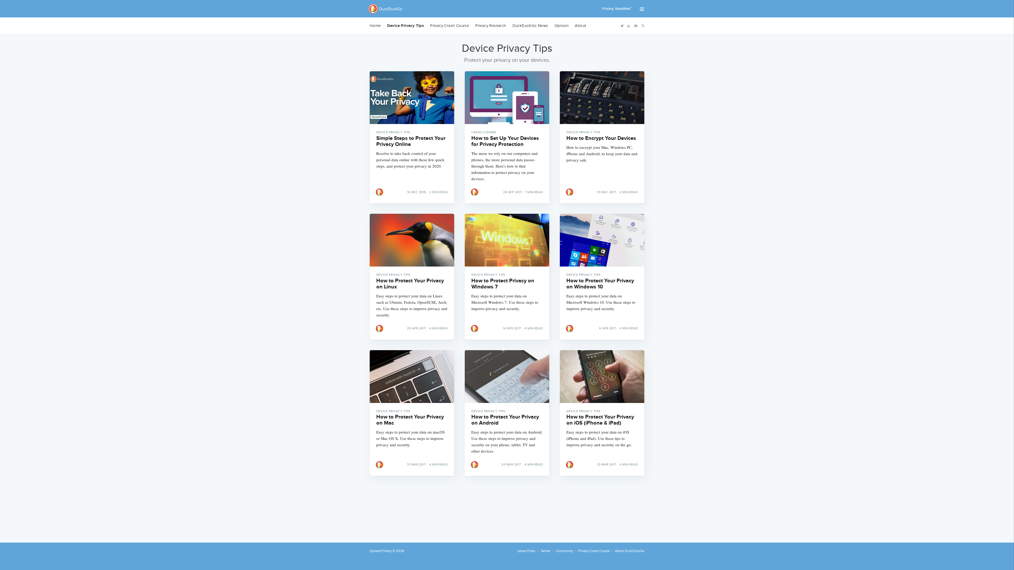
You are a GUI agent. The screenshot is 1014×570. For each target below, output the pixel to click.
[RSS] (642, 25)
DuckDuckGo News (530, 25)
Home (375, 25)
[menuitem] (375, 26)
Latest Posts (526, 551)
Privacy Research (490, 25)
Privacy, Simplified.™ (617, 9)
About (580, 25)
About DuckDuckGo (629, 551)
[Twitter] (621, 25)
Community (564, 551)
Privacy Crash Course (449, 25)
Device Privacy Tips (405, 25)
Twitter (546, 551)
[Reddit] (628, 25)
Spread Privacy (381, 551)
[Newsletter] (636, 25)
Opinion (562, 25)
